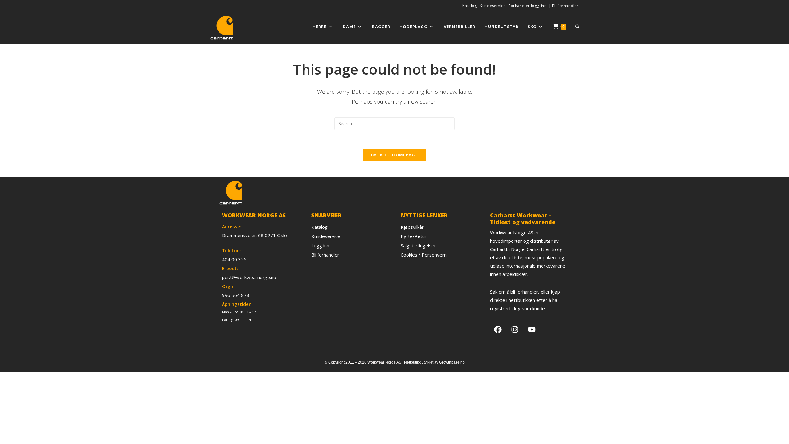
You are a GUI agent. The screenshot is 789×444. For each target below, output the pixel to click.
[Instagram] (514, 329)
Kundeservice (492, 5)
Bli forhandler (565, 5)
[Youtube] (531, 329)
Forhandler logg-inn (527, 5)
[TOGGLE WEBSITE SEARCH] (577, 26)
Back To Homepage (394, 155)
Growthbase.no (452, 362)
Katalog (469, 5)
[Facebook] (497, 329)
